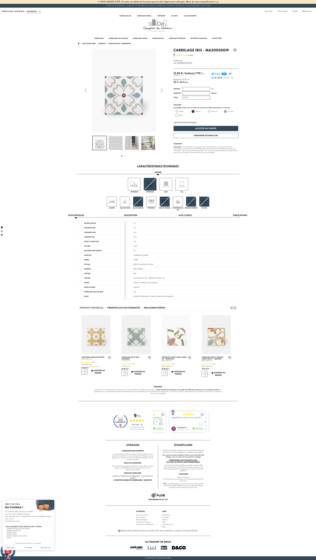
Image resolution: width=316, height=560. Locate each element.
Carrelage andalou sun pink (92, 357)
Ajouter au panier (205, 128)
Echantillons (166, 515)
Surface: (177, 89)
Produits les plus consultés (123, 308)
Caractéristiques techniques (185, 122)
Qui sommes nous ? (142, 515)
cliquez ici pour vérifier (185, 531)
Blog (163, 527)
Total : (176, 97)
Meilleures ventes (154, 308)
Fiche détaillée (76, 215)
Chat (210, 391)
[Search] (39, 11)
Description (130, 215)
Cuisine (136, 283)
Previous (231, 307)
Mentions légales (141, 519)
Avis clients (185, 215)
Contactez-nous (167, 524)
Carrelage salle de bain (93, 292)
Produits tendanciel (92, 308)
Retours (164, 519)
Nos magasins (140, 517)
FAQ (163, 522)
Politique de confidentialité (145, 524)
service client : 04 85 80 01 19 (13, 11)
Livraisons (165, 517)
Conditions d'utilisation (143, 522)
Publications (240, 215)
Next (234, 307)
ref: (175, 63)
